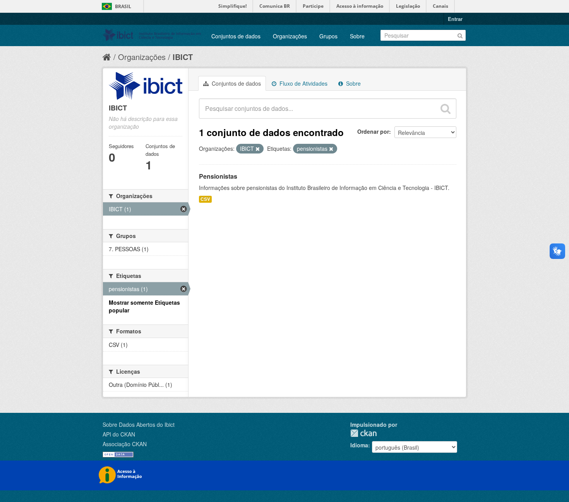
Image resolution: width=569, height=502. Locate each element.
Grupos (328, 36)
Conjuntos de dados (236, 36)
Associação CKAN (125, 444)
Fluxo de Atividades (302, 83)
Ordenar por (373, 131)
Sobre (357, 36)
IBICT (183, 56)
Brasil (123, 6)
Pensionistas (218, 176)
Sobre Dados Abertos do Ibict (139, 424)
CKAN (363, 433)
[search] (445, 108)
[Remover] (257, 149)
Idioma (359, 445)
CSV (205, 199)
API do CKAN (119, 434)
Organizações (290, 36)
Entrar (455, 18)
